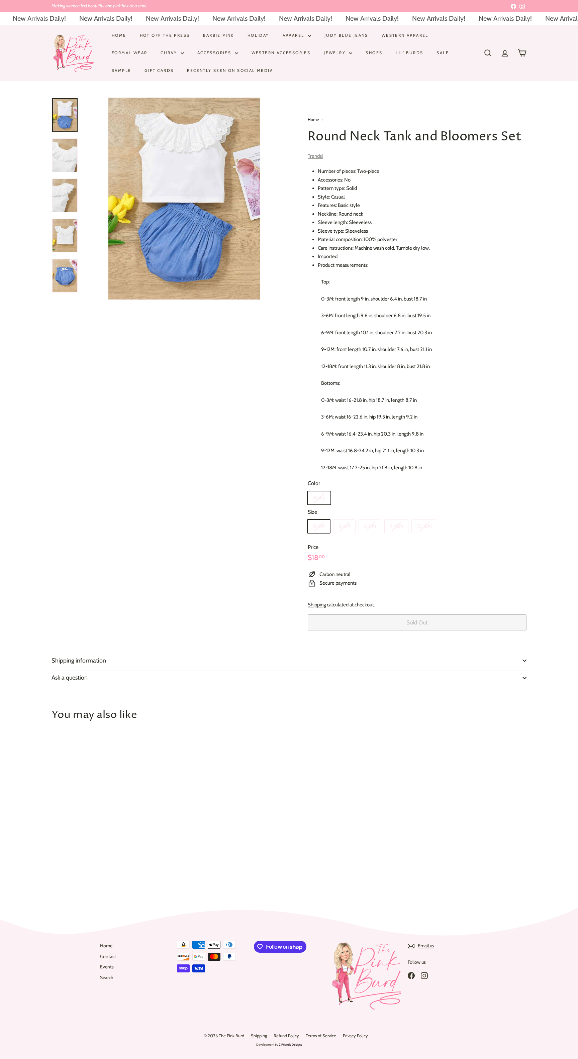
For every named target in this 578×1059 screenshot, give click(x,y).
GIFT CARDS (159, 70)
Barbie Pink (218, 35)
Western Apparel (405, 35)
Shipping (317, 605)
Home (119, 35)
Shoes (374, 52)
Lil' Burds (409, 52)
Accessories (215, 52)
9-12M (396, 526)
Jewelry (335, 52)
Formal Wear (129, 52)
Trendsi (315, 156)
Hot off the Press (165, 35)
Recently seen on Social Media (230, 70)
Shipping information (79, 660)
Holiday (258, 35)
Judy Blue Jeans (346, 35)
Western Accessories (281, 52)
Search (106, 977)
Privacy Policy (355, 1035)
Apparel (294, 35)
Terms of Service (321, 1035)
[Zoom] (184, 199)
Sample (121, 70)
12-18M (424, 526)
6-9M (370, 526)
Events (107, 967)
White (319, 498)
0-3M (319, 526)
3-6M (344, 526)
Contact (108, 956)
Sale (443, 52)
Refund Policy (286, 1035)
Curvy (170, 52)
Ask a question (70, 677)
